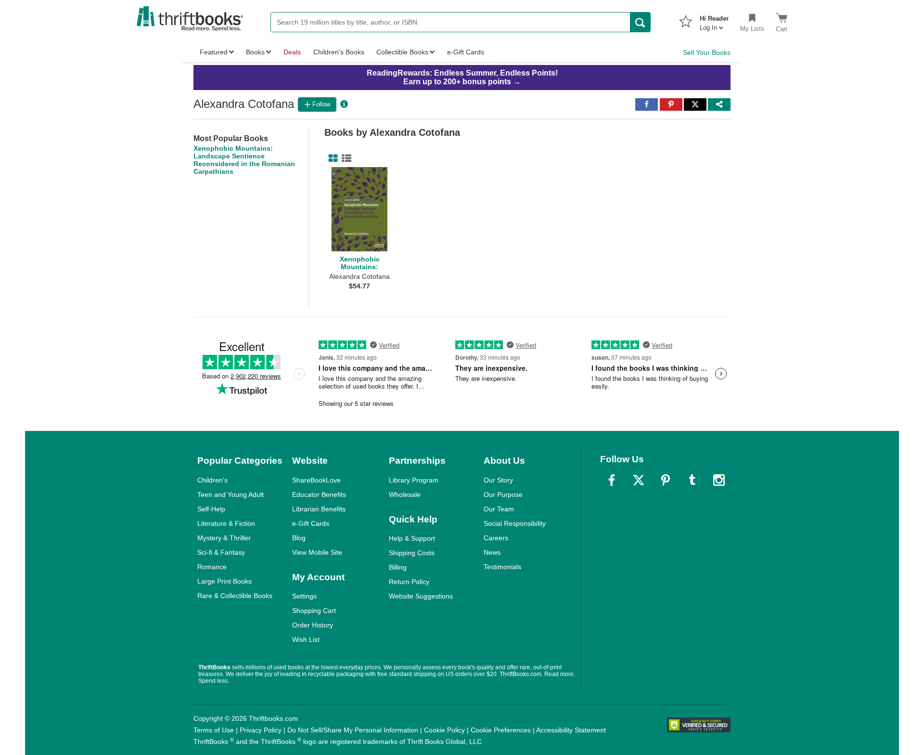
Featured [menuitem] (214, 52)
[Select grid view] (331, 158)
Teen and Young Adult (230, 494)
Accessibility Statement (571, 730)
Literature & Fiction (226, 523)
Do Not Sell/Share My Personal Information (352, 730)
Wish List (306, 639)
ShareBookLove (316, 480)
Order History (312, 625)
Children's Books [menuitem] (338, 52)
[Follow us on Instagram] (719, 480)
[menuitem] (714, 20)
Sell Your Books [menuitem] (707, 52)
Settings (304, 596)
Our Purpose (503, 494)
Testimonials (502, 567)
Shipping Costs (412, 553)
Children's (212, 480)
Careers (496, 538)
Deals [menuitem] (292, 52)
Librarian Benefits (319, 509)
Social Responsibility (515, 523)
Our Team (499, 509)
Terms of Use (213, 730)
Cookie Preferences (501, 730)
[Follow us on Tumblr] (692, 480)
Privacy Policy (261, 730)
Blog (299, 538)
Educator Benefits (319, 494)
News (492, 552)
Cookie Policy (444, 730)
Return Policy (409, 582)
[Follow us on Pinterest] (665, 480)
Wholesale (405, 494)
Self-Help (211, 509)
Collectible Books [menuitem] (402, 52)
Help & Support (412, 538)
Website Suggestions (421, 596)
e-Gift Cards (310, 523)
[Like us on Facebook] (611, 480)
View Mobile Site (317, 552)
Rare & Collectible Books (234, 595)
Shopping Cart (314, 610)
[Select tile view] (344, 158)
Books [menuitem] (255, 52)
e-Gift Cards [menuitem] (465, 52)
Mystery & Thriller (224, 538)
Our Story (498, 480)
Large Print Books (224, 581)
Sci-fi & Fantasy (221, 552)
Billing (398, 567)
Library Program (413, 480)
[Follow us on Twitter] (638, 480)
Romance (212, 567)
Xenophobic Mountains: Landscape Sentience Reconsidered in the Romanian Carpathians (244, 159)
